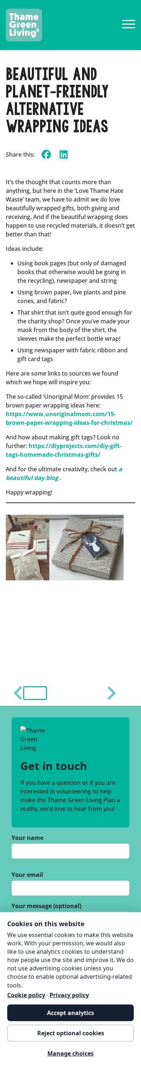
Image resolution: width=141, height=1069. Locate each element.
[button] (35, 693)
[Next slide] (110, 693)
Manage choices (70, 1053)
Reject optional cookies (70, 1033)
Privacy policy (69, 995)
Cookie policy (26, 995)
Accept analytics (70, 1013)
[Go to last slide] (19, 693)
